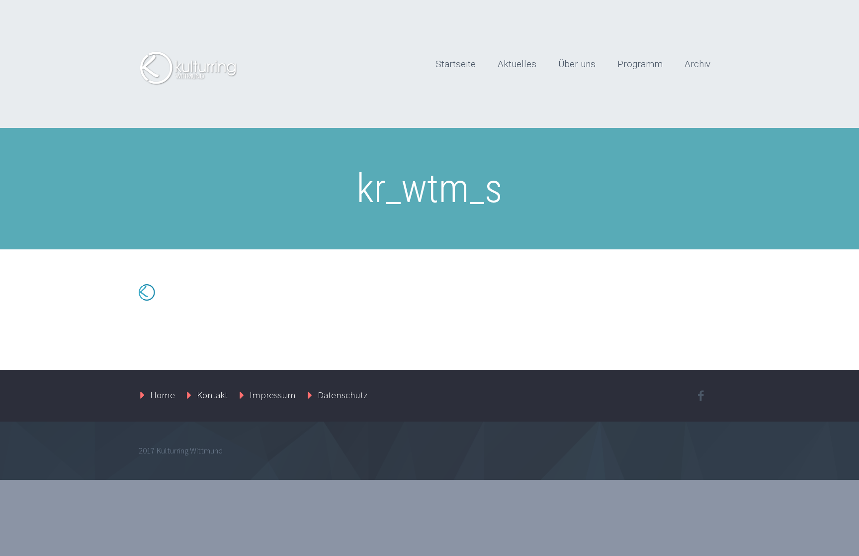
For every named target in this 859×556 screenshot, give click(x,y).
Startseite (455, 64)
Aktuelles (517, 64)
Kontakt (212, 395)
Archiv (697, 64)
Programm (640, 64)
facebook (700, 395)
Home (162, 395)
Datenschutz (342, 395)
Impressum (273, 395)
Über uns (577, 64)
